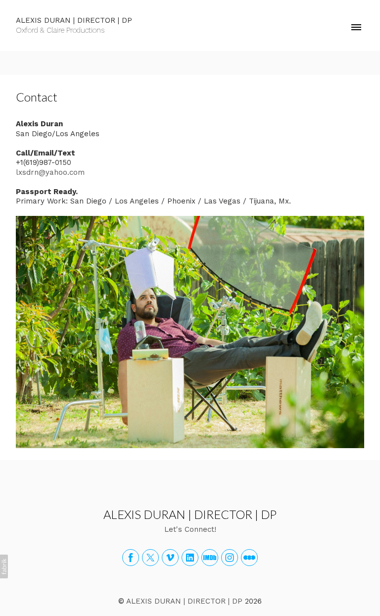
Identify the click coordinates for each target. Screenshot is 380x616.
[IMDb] (209, 557)
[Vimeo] (170, 557)
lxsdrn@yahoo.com (50, 172)
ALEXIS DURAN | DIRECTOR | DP (190, 514)
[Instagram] (229, 557)
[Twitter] (150, 557)
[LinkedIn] (190, 557)
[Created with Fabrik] (4, 566)
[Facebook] (130, 557)
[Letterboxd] (249, 557)
